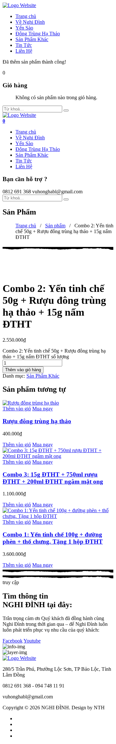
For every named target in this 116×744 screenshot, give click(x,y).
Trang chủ (25, 16)
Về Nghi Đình (30, 22)
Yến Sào (24, 28)
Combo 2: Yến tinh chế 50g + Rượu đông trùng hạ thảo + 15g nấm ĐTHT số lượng (54, 353)
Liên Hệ (23, 51)
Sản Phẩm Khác (31, 39)
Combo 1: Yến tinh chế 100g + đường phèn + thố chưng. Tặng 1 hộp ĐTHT (53, 538)
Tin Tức (23, 45)
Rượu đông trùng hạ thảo (37, 421)
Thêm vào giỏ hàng (23, 369)
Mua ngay (42, 408)
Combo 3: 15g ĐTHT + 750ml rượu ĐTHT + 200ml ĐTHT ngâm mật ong (53, 478)
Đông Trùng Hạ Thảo (37, 33)
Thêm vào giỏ (17, 408)
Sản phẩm (55, 225)
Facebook (13, 640)
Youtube (32, 640)
